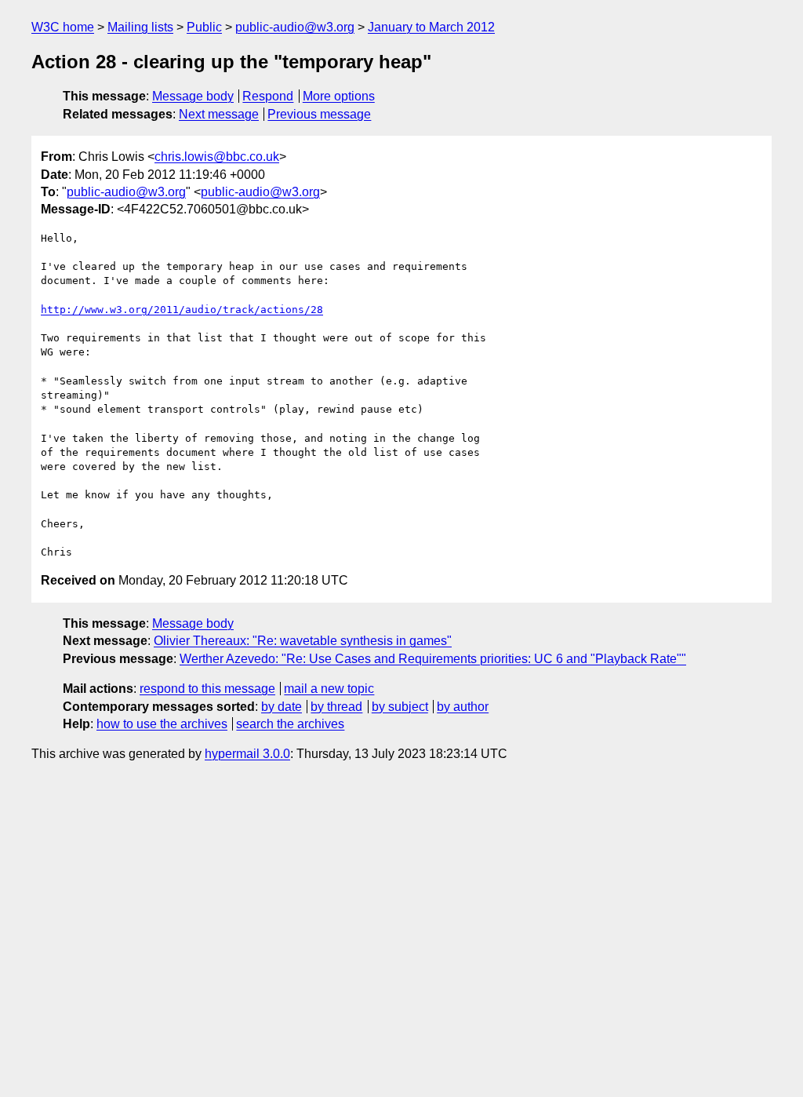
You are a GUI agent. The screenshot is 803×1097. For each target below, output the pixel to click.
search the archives (290, 724)
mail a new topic (329, 688)
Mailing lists (140, 27)
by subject (400, 706)
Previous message (319, 114)
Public (204, 27)
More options (339, 96)
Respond (267, 96)
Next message (219, 114)
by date (281, 706)
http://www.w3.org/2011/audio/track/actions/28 (182, 309)
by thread (336, 706)
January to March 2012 (431, 27)
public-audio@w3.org (294, 27)
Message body (193, 96)
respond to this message (207, 688)
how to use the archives (161, 724)
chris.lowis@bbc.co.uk (216, 156)
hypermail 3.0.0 (247, 753)
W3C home (62, 27)
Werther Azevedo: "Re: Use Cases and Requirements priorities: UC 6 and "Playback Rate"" (433, 658)
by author (463, 706)
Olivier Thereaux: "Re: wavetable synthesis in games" (303, 640)
